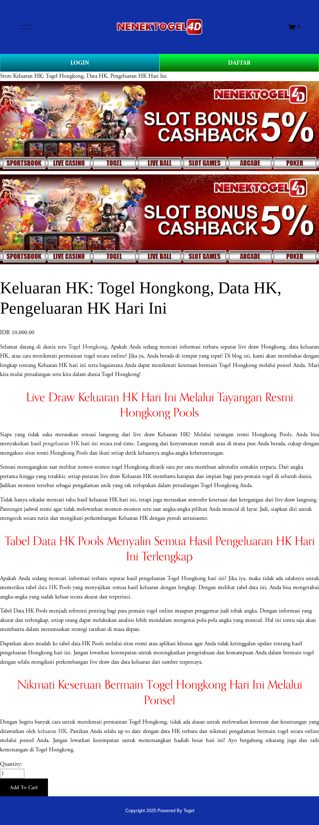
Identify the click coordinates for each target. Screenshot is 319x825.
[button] (24, 788)
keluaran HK (52, 731)
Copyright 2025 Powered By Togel (159, 810)
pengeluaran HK (61, 443)
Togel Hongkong (87, 347)
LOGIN (79, 62)
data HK (47, 587)
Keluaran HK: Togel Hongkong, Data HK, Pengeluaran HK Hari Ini (90, 76)
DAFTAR (239, 62)
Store (6, 76)
